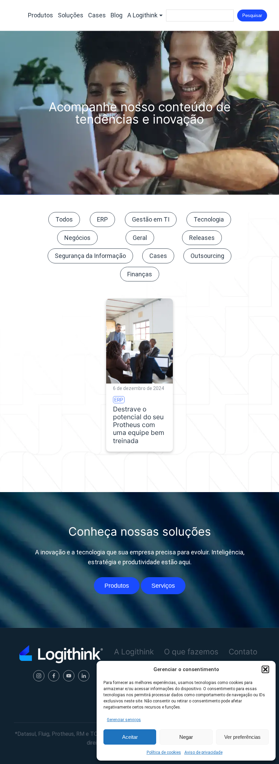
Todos (64, 219)
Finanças (139, 274)
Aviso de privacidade (203, 752)
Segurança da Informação (90, 255)
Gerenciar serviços (124, 719)
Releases (202, 237)
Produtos (40, 15)
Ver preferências (242, 737)
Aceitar (130, 737)
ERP (102, 219)
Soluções (70, 15)
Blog (116, 15)
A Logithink (142, 15)
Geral (140, 237)
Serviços (163, 585)
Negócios (77, 237)
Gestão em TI (150, 219)
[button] (265, 669)
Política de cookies (164, 752)
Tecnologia (209, 219)
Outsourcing (207, 255)
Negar (186, 737)
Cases (97, 15)
